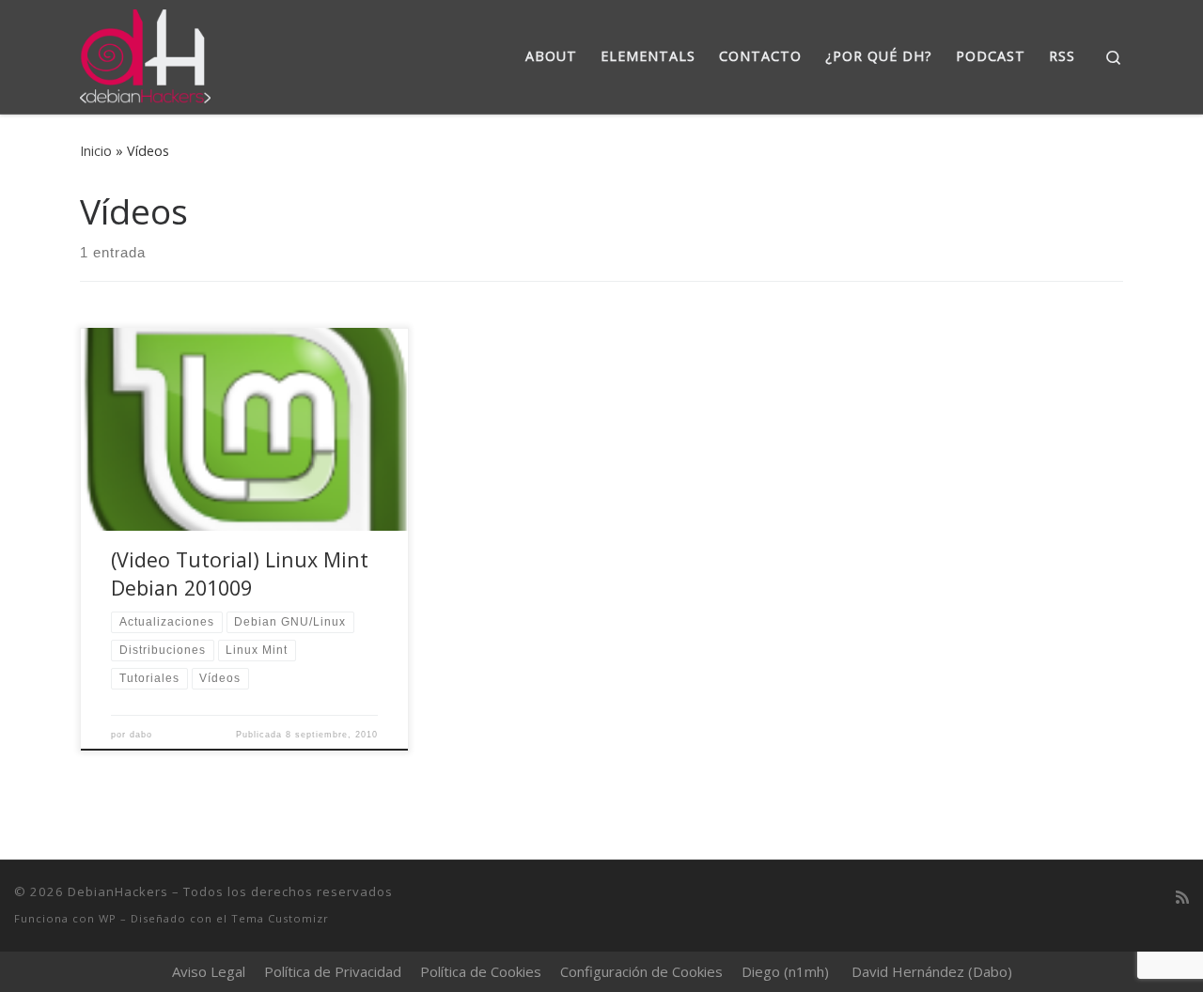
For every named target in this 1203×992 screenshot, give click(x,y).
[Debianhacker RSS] (1182, 897)
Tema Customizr (280, 918)
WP (108, 918)
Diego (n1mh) (785, 971)
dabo (141, 734)
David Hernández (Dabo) (931, 971)
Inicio (96, 151)
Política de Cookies (480, 971)
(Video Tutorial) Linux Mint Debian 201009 (239, 573)
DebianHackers (118, 891)
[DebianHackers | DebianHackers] (145, 53)
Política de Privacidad (332, 971)
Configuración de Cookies (641, 971)
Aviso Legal (208, 971)
